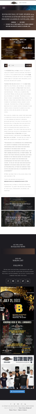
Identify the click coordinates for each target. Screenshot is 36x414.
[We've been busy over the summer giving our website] (17, 372)
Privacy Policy (13, 410)
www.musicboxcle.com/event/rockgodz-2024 (16, 181)
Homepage (13, 22)
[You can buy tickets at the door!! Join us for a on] (17, 303)
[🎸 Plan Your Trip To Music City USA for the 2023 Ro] (17, 337)
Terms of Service (22, 410)
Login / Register (22, 2)
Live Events (22, 22)
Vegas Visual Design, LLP (25, 408)
